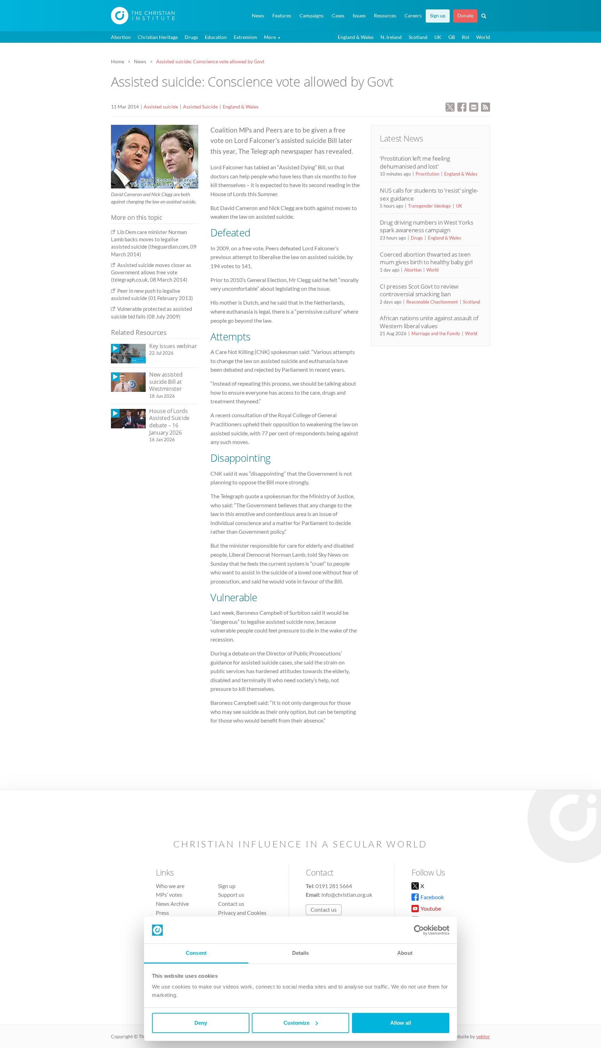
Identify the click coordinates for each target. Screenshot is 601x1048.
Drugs (191, 37)
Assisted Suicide (200, 107)
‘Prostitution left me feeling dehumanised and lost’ (415, 162)
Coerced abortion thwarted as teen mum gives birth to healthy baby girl (426, 258)
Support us (231, 894)
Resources (385, 15)
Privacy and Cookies (242, 912)
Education (216, 37)
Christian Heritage (158, 37)
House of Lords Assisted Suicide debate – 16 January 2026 (169, 421)
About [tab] (404, 953)
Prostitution (427, 174)
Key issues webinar (173, 346)
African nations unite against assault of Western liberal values (429, 322)
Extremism (245, 37)
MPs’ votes (169, 894)
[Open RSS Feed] (485, 106)
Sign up (438, 15)
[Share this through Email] (473, 106)
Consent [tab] (196, 953)
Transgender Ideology (429, 206)
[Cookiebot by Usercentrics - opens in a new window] (418, 930)
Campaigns (311, 15)
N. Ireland (391, 37)
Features (281, 15)
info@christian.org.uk (346, 894)
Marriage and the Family (435, 333)
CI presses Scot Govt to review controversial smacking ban (419, 290)
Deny (200, 1023)
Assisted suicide (161, 107)
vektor (483, 1036)
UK (437, 37)
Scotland (418, 37)
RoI (465, 37)
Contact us (231, 903)
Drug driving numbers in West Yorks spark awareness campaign (426, 226)
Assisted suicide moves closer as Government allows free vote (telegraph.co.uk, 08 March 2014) (151, 272)
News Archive (172, 903)
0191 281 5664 (333, 885)
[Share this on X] (450, 106)
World (483, 37)
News (258, 15)
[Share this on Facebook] (461, 106)
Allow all (400, 1023)
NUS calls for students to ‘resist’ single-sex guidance (429, 194)
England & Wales (356, 37)
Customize (296, 1023)
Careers (413, 15)
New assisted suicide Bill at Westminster (165, 382)
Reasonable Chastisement (432, 302)
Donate (465, 15)
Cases (338, 15)
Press (162, 912)
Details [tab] (300, 953)
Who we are (170, 885)
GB (451, 37)
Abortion (121, 37)
